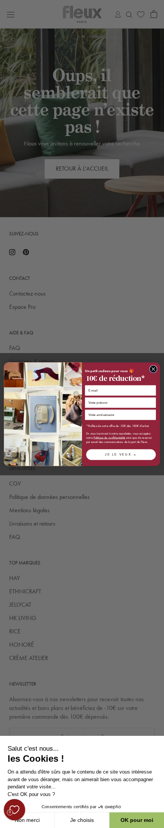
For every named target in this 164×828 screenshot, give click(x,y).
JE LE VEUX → (121, 454)
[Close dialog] (153, 368)
